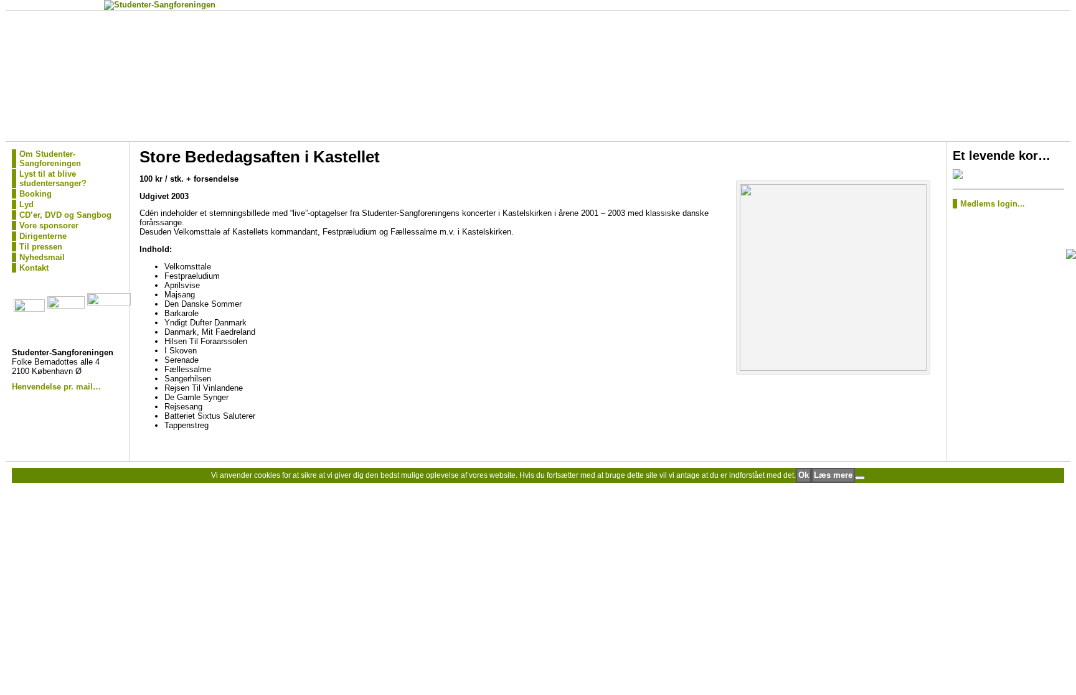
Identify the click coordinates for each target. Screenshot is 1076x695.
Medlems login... (992, 203)
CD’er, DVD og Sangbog (65, 215)
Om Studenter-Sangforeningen (50, 158)
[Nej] (860, 478)
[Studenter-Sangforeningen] (538, 76)
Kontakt (34, 268)
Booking (35, 193)
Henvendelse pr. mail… (56, 386)
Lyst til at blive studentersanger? (53, 178)
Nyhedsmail (42, 257)
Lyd (26, 204)
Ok (803, 475)
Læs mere (833, 475)
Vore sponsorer (48, 225)
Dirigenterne (43, 236)
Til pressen (40, 246)
